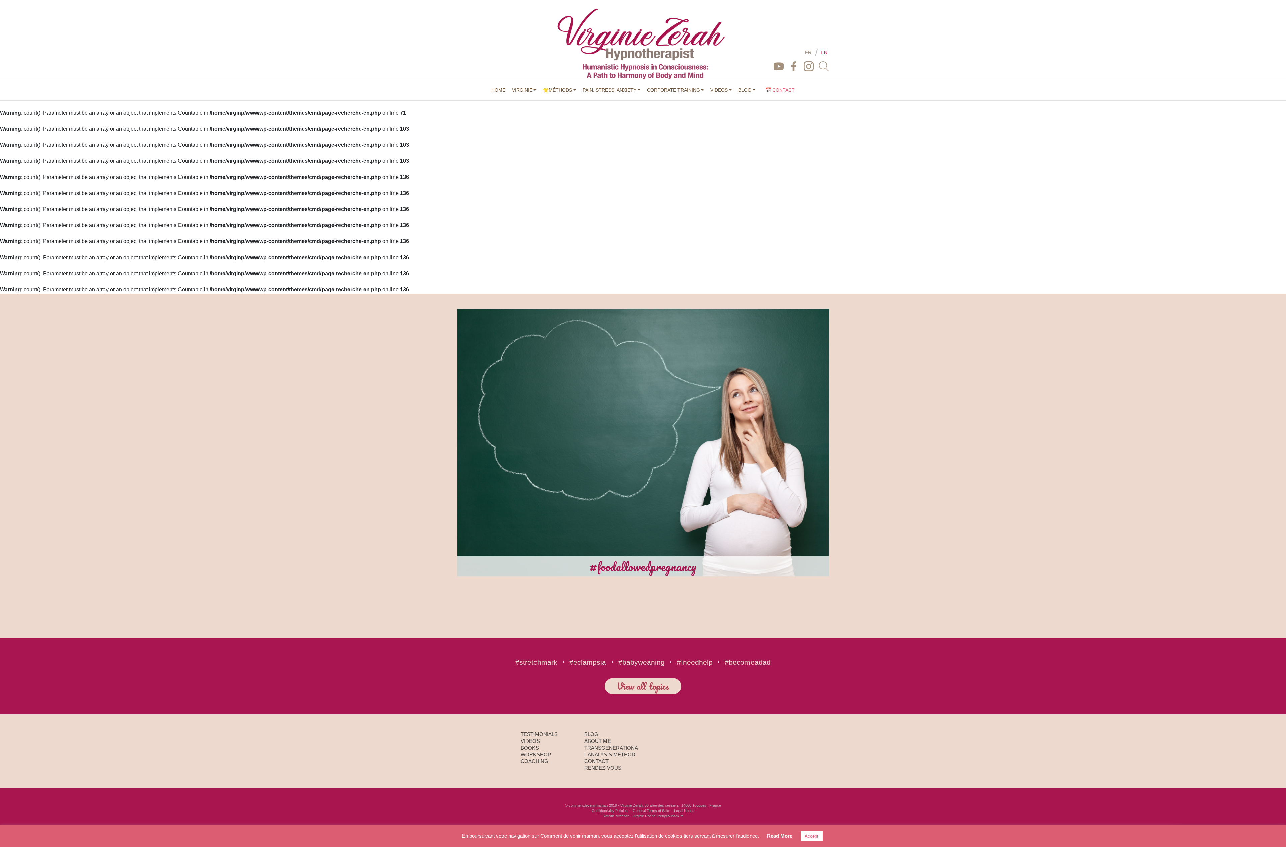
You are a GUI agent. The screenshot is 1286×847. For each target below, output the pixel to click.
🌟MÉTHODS (557, 90)
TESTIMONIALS (539, 734)
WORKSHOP (536, 754)
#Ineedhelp (695, 662)
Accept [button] (811, 836)
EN (824, 52)
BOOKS (530, 748)
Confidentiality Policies (610, 811)
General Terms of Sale (651, 811)
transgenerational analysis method (611, 751)
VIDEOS (719, 90)
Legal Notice (684, 811)
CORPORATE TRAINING (673, 90)
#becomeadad (748, 662)
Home (498, 90)
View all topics (643, 686)
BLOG (745, 90)
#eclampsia (587, 662)
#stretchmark (536, 662)
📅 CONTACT (780, 90)
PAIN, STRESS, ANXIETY (609, 90)
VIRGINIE (522, 90)
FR (808, 52)
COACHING (534, 761)
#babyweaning (641, 662)
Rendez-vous (602, 768)
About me (597, 741)
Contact (596, 761)
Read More (779, 836)
